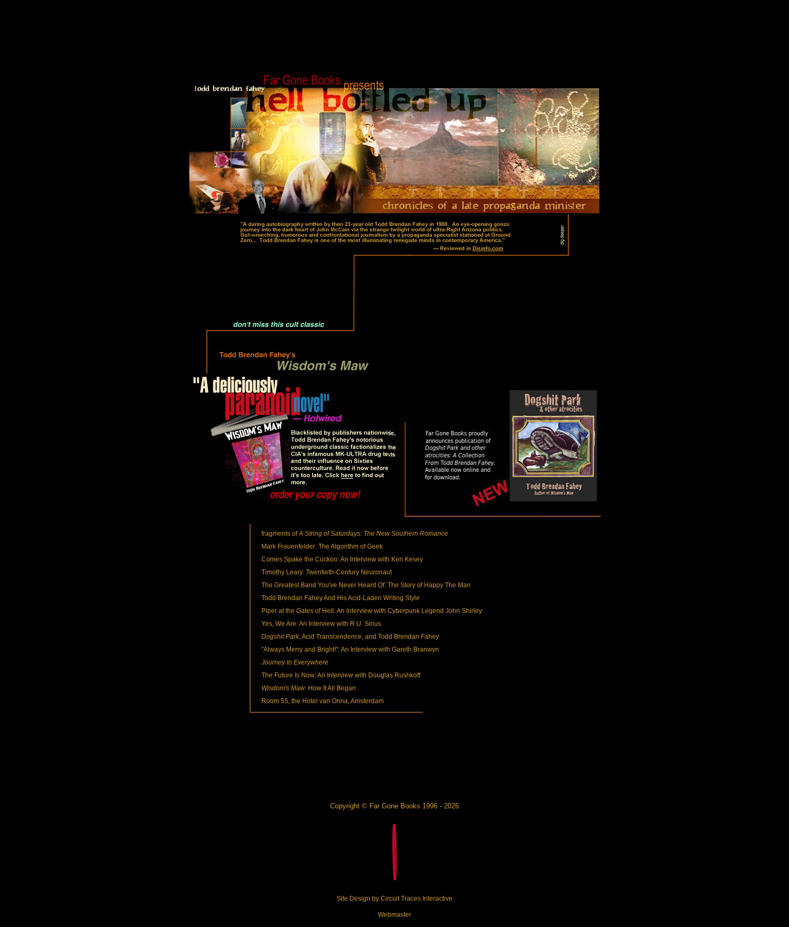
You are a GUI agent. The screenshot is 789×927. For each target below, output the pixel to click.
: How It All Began (308, 688)
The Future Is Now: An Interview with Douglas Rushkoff (340, 675)
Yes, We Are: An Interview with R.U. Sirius (321, 623)
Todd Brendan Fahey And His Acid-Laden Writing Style (340, 598)
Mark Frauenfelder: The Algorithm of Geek (322, 546)
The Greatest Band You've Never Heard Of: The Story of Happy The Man (366, 585)
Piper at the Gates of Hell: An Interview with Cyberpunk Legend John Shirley (371, 611)
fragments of (354, 533)
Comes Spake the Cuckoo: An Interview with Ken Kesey (342, 559)
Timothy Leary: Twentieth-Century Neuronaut (326, 572)
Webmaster (394, 914)
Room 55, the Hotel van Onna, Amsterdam (322, 701)
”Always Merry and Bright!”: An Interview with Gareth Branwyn (350, 649)
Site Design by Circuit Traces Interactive (394, 898)
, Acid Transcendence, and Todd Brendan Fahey (350, 636)
